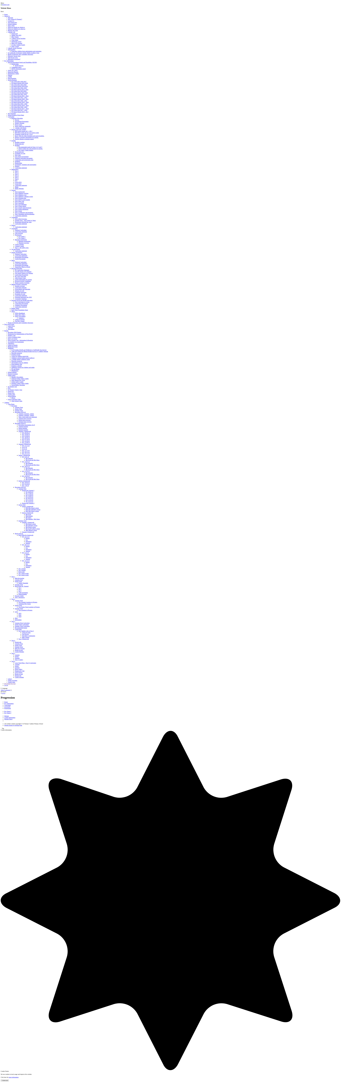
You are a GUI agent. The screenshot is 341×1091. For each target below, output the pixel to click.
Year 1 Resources (20, 597)
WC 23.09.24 (26, 436)
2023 (19, 613)
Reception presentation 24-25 (26, 425)
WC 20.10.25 (29, 501)
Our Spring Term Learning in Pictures (29, 607)
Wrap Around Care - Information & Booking (20, 340)
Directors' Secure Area (14, 56)
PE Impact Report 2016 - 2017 (20, 112)
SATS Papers (18, 672)
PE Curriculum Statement (22, 270)
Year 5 (17, 177)
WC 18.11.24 (26, 452)
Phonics (17, 166)
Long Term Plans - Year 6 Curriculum (25, 663)
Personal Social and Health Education (22, 300)
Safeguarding (11, 49)
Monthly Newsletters (17, 377)
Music (13, 260)
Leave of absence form (14, 337)
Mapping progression (21, 239)
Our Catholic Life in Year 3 (26, 631)
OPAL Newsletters (20, 316)
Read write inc (19, 533)
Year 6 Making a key (21, 195)
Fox (27, 540)
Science (13, 190)
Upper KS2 (18, 184)
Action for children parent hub (19, 356)
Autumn (17, 655)
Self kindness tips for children (19, 362)
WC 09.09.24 (26, 433)
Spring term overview (24, 420)
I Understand (4, 1080)
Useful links (18, 629)
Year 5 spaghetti (19, 203)
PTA (9, 388)
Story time (18, 155)
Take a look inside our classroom (27, 417)
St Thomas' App (12, 386)
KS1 (16, 180)
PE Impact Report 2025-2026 (19, 83)
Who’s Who (11, 25)
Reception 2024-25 (20, 423)
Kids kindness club (16, 364)
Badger (28, 538)
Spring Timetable (23, 583)
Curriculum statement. (21, 215)
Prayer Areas (18, 124)
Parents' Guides (19, 596)
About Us (7, 16)
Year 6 (17, 179)
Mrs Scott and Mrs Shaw (33, 460)
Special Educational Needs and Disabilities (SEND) (22, 62)
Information (18, 620)
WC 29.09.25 (29, 497)
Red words (21, 572)
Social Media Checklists (18, 385)
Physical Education (16, 268)
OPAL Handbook (20, 313)
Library (10, 679)
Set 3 (19, 591)
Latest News (11, 326)
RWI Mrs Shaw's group (32, 511)
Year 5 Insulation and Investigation (24, 214)
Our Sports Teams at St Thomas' (24, 273)
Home (6, 14)
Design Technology (16, 252)
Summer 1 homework (28, 522)
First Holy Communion (28, 636)
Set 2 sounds (22, 570)
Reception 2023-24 (20, 412)
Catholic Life (11, 32)
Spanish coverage (20, 286)
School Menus (12, 396)
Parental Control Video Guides (20, 383)
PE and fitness (15, 369)
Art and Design (15, 249)
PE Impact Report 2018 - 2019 (20, 105)
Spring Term (18, 409)
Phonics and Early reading (18, 129)
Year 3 (17, 174)
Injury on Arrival (12, 338)
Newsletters (11, 329)
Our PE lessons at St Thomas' (23, 271)
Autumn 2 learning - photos (26, 415)
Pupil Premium (12, 78)
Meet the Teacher (20, 648)
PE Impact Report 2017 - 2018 (20, 108)
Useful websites (19, 244)
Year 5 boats (18, 211)
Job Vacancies (12, 113)
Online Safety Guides (17, 382)
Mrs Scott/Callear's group (33, 529)
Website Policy (8, 719)
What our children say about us (16, 29)
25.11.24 (24, 449)
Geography (14, 228)
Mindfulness (14, 370)
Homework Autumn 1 (28, 490)
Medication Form (12, 346)
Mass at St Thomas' (16, 43)
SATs (16, 612)
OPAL (13, 311)
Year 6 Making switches (21, 193)
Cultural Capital (19, 246)
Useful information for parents (23, 279)
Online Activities (12, 680)
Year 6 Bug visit (19, 201)
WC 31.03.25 (26, 484)
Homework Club (19, 671)
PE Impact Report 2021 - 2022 (20, 96)
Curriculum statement (21, 168)
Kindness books (15, 354)
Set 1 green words (23, 573)
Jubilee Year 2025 (16, 35)
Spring (17, 656)
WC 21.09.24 (26, 442)
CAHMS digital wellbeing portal (20, 359)
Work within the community (23, 126)
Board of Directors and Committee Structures (20, 54)
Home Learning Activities (22, 283)
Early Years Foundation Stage (19, 310)
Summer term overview (25, 422)
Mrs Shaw (28, 517)
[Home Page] (5, 4)
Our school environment (22, 156)
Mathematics (14, 169)
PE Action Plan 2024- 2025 (19, 88)
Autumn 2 (21, 318)
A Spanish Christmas (21, 299)
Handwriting (18, 163)
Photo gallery (18, 669)
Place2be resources (16, 353)
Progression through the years (23, 222)
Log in (6, 685)
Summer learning (23, 430)
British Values (15, 308)
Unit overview (19, 233)
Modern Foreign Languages (19, 284)
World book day (19, 144)
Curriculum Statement (21, 255)
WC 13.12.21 (26, 560)
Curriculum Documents (21, 275)
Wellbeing (10, 348)
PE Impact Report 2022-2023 (19, 93)
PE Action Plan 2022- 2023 (19, 94)
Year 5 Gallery (19, 659)
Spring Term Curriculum (22, 624)
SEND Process (19, 65)
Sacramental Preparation (22, 121)
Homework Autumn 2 (28, 503)
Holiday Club (11, 335)
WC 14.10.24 (26, 441)
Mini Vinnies (15, 37)
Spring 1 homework (27, 506)
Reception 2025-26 (20, 487)
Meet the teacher (19, 578)
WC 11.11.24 (25, 445)
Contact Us (11, 21)
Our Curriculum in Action (22, 302)
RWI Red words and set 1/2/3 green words (27, 132)
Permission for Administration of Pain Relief (20, 334)
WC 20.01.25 (26, 466)
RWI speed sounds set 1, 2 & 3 (23, 131)
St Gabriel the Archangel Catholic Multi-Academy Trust (23, 53)
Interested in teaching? (14, 59)
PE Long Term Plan (20, 276)
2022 (19, 615)
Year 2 (17, 172)
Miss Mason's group (31, 530)
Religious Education (17, 118)
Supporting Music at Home (22, 267)
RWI (16, 618)
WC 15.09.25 (29, 493)
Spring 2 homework (27, 513)
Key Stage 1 (21, 236)
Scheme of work (19, 291)
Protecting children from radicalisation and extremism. (26, 51)
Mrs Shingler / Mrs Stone (33, 519)
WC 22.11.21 (26, 537)
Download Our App (10, 683)
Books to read (19, 650)
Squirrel (28, 543)
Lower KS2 (18, 182)
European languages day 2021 (23, 297)
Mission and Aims (13, 30)
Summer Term (19, 410)
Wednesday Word (16, 41)
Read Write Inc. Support (22, 586)
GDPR (10, 77)
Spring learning (22, 428)
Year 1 (17, 171)
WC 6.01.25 (25, 457)
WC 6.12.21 (25, 552)
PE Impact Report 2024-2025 (19, 86)
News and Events (9, 324)
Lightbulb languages (20, 292)
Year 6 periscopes (20, 192)
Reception (14, 406)
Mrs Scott (28, 514)
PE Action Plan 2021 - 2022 (19, 97)
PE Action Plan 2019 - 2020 (19, 104)
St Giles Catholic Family (18, 45)
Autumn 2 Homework (24, 444)
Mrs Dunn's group (31, 527)
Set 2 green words (23, 575)
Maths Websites (19, 188)
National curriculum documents (24, 158)
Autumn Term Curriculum (22, 623)
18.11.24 (24, 447)
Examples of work (20, 153)
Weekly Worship (19, 123)
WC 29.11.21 (26, 545)
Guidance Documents (21, 305)
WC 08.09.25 (29, 492)
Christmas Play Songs (24, 604)
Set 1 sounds (22, 568)
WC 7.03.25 (25, 485)
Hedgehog (28, 541)
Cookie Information (9, 717)
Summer (17, 658)
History (13, 225)
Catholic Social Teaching (18, 38)
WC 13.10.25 (29, 500)
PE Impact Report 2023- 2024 (19, 89)
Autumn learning (23, 426)
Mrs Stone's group (31, 524)
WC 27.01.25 (26, 471)
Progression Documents (21, 257)
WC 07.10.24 (26, 439)
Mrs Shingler (29, 458)
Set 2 (19, 589)
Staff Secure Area (13, 57)
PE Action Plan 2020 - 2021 (19, 101)
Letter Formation (23, 592)
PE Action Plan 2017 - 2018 (19, 110)
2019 (19, 616)
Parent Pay (11, 391)
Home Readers (22, 594)
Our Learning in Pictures (25, 610)
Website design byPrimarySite (13, 725)
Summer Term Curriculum (22, 626)
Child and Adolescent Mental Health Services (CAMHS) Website (29, 351)
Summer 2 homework (28, 532)
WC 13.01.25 (26, 461)
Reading (17, 145)
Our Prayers (25, 634)
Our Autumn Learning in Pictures (27, 602)
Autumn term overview (25, 418)
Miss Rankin (29, 516)
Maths (16, 187)
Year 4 (17, 176)
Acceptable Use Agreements (16, 342)
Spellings (17, 161)
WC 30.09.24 (26, 437)
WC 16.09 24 (26, 434)
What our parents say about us (16, 27)
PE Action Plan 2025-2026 (18, 85)
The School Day (12, 22)
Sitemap (6, 716)
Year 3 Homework (23, 639)
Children (6, 402)
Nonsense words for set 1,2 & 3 (24, 134)
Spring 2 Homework (24, 481)
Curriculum (11, 116)
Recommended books (21, 628)
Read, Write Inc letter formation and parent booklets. (29, 136)
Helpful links (15, 64)
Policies (10, 75)
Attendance (11, 343)
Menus (13, 398)
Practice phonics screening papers (24, 139)
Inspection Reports (13, 72)
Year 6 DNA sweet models (22, 200)
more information (13, 1077)
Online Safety (12, 375)
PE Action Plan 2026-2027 (18, 81)
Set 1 (19, 588)
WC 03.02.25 (26, 476)
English (13, 140)
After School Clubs (20, 278)
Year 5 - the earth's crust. (22, 247)
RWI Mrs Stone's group (32, 508)
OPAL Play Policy (20, 315)
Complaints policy (16, 67)
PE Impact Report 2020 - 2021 (20, 99)
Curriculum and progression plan (24, 160)
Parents (6, 330)
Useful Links (11, 394)
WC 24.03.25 (26, 482)
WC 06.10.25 (29, 498)
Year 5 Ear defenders (21, 204)
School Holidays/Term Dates (16, 115)
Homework (14, 33)
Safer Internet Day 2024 (18, 380)
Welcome (10, 17)
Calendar (10, 327)
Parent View (11, 393)
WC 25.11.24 (26, 453)
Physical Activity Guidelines (23, 281)
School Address (12, 24)
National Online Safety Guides (20, 378)
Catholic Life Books (20, 128)
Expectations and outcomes (22, 289)
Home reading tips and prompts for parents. (30, 148)
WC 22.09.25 (29, 495)
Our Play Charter (20, 321)
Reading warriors (20, 142)
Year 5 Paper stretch (20, 206)
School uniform (12, 372)
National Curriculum (20, 230)
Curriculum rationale (20, 287)
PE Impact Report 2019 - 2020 (20, 102)
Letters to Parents (20, 319)
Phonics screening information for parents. (27, 137)
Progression (18, 235)
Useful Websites (19, 652)
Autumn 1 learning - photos (26, 414)
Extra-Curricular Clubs (14, 399)
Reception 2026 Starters (14, 332)
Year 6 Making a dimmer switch (24, 196)
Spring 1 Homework (24, 455)
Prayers (17, 120)
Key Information (9, 61)
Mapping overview (23, 243)
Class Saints (14, 40)
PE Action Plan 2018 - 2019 (19, 107)
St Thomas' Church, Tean (15, 390)
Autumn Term (19, 407)
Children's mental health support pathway (23, 358)
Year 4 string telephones (21, 209)
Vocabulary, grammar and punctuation (25, 164)
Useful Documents (20, 259)
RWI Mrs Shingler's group (33, 509)
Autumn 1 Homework (24, 431)
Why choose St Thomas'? (15, 19)
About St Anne (26, 632)
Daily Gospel (15, 46)
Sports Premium (12, 80)
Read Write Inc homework (25, 535)
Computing (14, 217)
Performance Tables (13, 73)
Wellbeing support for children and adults (22, 367)
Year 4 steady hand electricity (23, 208)
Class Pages (11, 404)
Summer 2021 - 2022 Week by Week (25, 220)
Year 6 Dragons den (20, 198)
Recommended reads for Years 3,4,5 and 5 (30, 147)
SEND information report (18, 69)
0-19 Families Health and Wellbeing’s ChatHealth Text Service (29, 350)
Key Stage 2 (21, 238)
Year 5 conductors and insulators (24, 212)
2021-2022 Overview (21, 219)
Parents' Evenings (13, 374)
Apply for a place (13, 70)
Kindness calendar (16, 366)
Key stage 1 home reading (25, 150)
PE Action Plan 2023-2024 (18, 91)
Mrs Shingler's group (31, 525)
